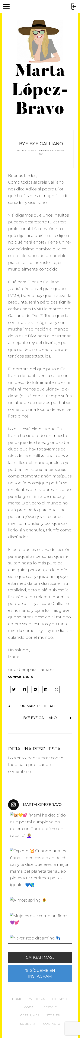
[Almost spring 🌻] (40, 900)
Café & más (29, 1015)
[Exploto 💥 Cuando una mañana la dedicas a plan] (40, 868)
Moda (20, 150)
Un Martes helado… (40, 706)
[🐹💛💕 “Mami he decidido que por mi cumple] (40, 825)
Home (17, 999)
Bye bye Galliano (40, 718)
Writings (37, 999)
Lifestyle (60, 999)
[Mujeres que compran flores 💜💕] (40, 919)
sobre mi (28, 1024)
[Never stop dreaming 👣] (40, 938)
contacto (51, 1024)
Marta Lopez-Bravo (40, 150)
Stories (53, 1015)
